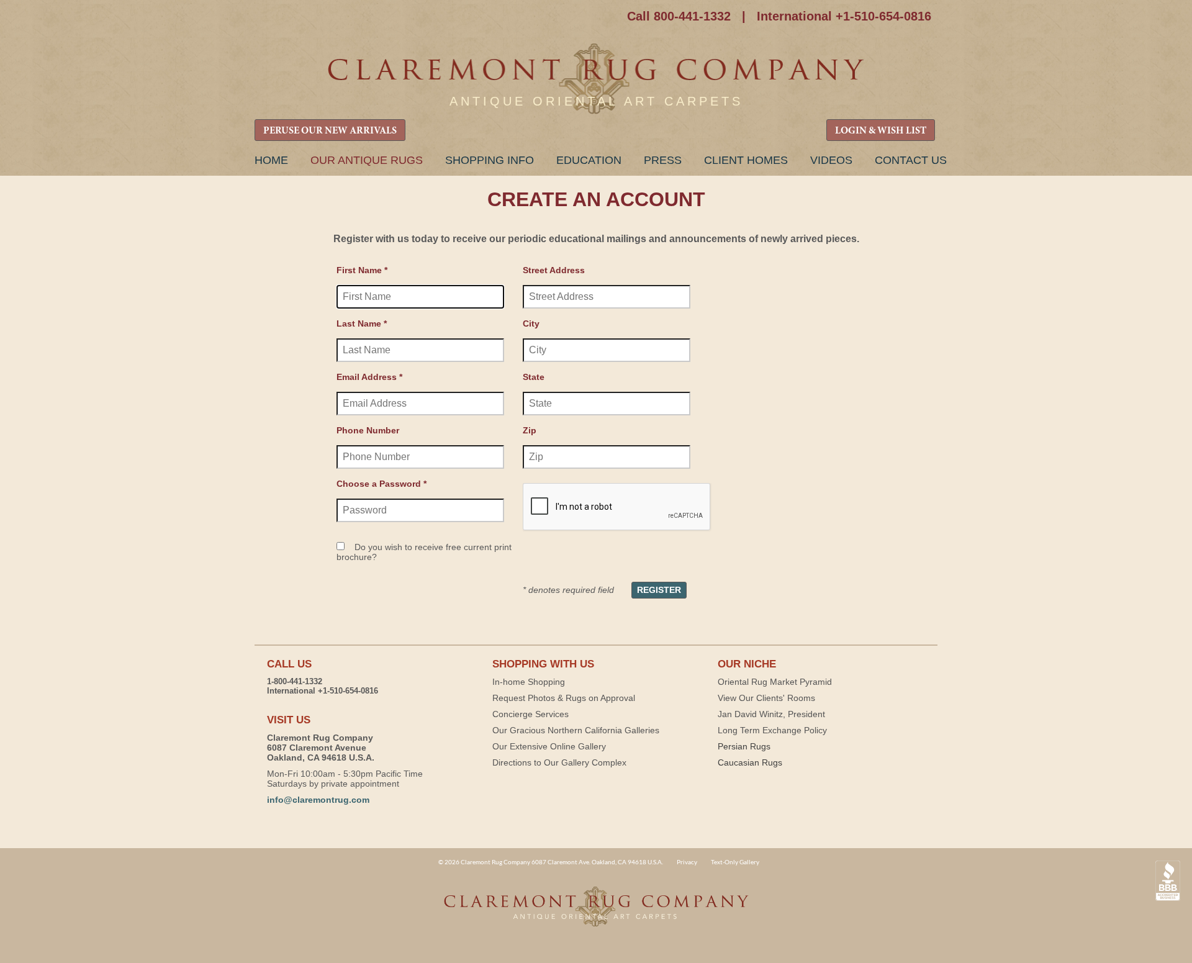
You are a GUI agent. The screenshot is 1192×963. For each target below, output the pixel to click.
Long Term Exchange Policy (772, 730)
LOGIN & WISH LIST (880, 131)
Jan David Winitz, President (771, 714)
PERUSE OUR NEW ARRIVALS (330, 131)
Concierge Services (530, 714)
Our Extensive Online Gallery (549, 746)
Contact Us (911, 160)
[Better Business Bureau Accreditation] (1167, 880)
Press (663, 160)
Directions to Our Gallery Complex (559, 762)
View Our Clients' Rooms (766, 698)
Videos (831, 160)
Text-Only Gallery (735, 862)
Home (271, 160)
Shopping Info (489, 160)
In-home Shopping (528, 682)
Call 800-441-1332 (679, 16)
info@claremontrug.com (318, 800)
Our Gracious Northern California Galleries (575, 730)
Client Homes (746, 160)
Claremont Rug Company (596, 79)
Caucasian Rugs (750, 762)
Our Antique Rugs (366, 160)
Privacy (687, 862)
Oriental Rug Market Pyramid (775, 682)
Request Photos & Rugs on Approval (563, 698)
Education (588, 160)
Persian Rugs (744, 746)
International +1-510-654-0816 (844, 16)
